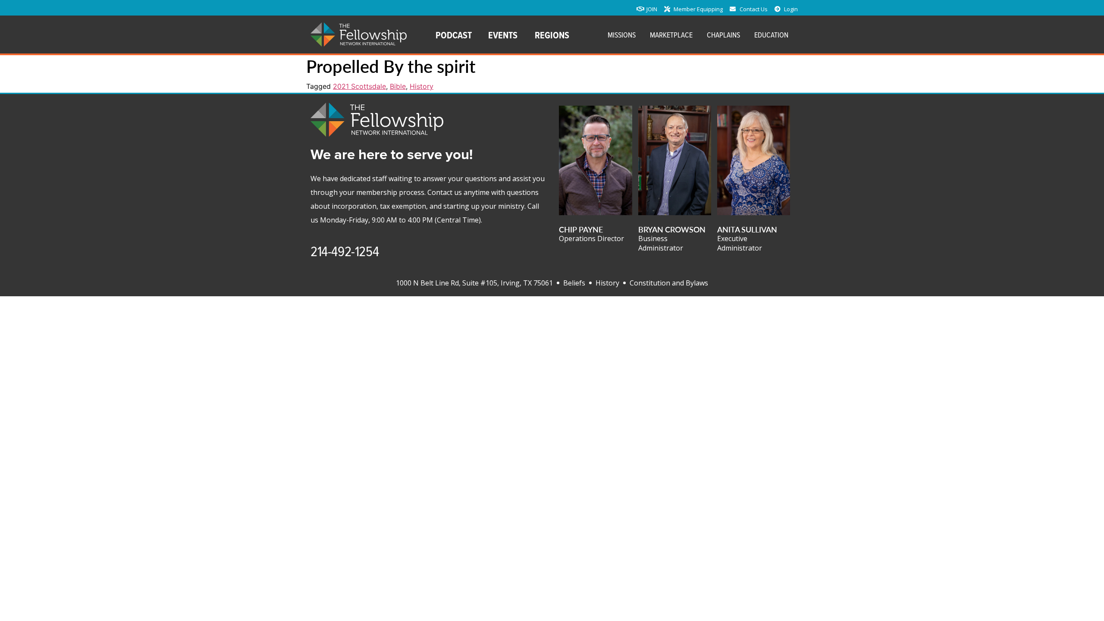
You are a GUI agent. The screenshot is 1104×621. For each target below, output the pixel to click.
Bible (398, 86)
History (421, 86)
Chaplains (723, 34)
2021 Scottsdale (359, 86)
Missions (622, 34)
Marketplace (671, 34)
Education (771, 34)
